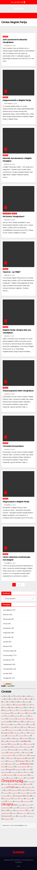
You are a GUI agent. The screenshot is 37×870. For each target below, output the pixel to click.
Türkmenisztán (8, 669)
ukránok (15, 808)
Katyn (11, 738)
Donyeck (30, 713)
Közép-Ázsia (21, 750)
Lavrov (28, 750)
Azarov (10, 704)
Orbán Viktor (10, 775)
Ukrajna (5, 36)
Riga (2, 790)
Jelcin (25, 733)
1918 (17, 696)
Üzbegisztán (7, 678)
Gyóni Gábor (11, 727)
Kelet (5, 741)
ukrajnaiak (20, 805)
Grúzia (5, 623)
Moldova (6, 646)
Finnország (32, 721)
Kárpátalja (12, 750)
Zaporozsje (32, 813)
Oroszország (6, 213)
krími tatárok (16, 747)
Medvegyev (21, 761)
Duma (2, 716)
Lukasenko (33, 755)
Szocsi (11, 796)
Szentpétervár (14, 793)
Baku (33, 704)
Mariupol (3, 761)
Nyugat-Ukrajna (19, 769)
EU (12, 721)
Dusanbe (9, 716)
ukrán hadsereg (5, 808)
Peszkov (5, 784)
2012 (5, 702)
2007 (17, 699)
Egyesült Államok (22, 719)
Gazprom (15, 724)
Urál (34, 808)
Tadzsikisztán (7, 664)
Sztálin (27, 796)
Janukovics (7, 733)
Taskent (15, 798)
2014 (15, 702)
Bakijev (27, 704)
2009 (29, 699)
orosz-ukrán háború (22, 775)
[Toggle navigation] (19, 15)
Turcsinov (10, 801)
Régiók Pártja (14, 790)
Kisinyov (21, 744)
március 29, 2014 (9, 164)
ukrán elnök (28, 805)
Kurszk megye (4, 750)
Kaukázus (17, 738)
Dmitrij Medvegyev (5, 713)
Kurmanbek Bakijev (26, 747)
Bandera (6, 707)
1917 (12, 696)
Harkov (18, 727)
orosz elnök (12, 778)
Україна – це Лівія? (11, 272)
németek (27, 769)
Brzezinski (6, 710)
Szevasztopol (23, 793)
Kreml (2, 747)
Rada (20, 787)
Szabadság (32, 790)
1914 (2, 696)
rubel (7, 790)
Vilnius (29, 810)
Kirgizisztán (7, 633)
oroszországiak (31, 781)
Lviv (5, 758)
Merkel (30, 761)
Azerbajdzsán (7, 610)
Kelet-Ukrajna (12, 741)
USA (5, 810)
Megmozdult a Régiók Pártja (16, 501)
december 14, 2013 (10, 505)
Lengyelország (12, 752)
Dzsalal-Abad (17, 716)
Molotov (17, 764)
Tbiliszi (21, 798)
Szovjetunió (7, 660)
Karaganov (4, 738)
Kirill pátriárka (13, 744)
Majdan (29, 758)
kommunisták (29, 744)
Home (18, 866)
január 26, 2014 (9, 394)
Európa (18, 721)
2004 (12, 699)
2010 (34, 699)
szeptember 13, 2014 (10, 103)
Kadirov (28, 735)
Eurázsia (18, 8)
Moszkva (26, 764)
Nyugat (10, 769)
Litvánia (5, 642)
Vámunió (15, 813)
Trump (2, 801)
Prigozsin (3, 787)
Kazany (33, 738)
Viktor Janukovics (20, 810)
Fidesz (25, 721)
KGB (20, 741)
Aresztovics (4, 704)
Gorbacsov (23, 724)
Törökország (18, 801)
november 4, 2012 (9, 563)
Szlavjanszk (4, 796)
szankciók (6, 793)
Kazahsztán (7, 628)
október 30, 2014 (9, 45)
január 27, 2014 (9, 336)
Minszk (3, 764)
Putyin (11, 787)
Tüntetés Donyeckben (13, 446)
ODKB (2, 775)
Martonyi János (11, 761)
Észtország (6, 619)
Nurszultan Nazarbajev (22, 766)
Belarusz (6, 614)
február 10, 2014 (9, 275)
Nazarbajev (10, 766)
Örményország (8, 651)
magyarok (11, 758)
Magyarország (20, 758)
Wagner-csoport (23, 813)
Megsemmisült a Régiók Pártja (17, 100)
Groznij (30, 724)
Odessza (28, 772)
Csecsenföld (21, 710)
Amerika (27, 702)
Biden (27, 707)
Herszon (25, 727)
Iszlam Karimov (31, 730)
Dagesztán (29, 710)
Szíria (34, 796)
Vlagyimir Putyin (5, 813)
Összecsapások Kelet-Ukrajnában (18, 391)
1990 (26, 696)
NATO (2, 766)
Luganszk (24, 755)
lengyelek (3, 752)
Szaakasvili (23, 790)
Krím (9, 747)
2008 (23, 699)
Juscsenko (20, 735)
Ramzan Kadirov (28, 787)
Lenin (20, 752)
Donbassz (22, 713)
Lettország (6, 637)
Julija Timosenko (11, 735)
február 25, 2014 (9, 219)
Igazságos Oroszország (13, 730)
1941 (21, 696)
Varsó (11, 810)
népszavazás (15, 772)
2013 (10, 702)
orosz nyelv (21, 778)
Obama (21, 772)
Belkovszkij (21, 707)
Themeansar (18, 862)
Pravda (28, 784)
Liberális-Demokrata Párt (7, 755)
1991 (7, 699)
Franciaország (7, 724)
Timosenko (28, 798)
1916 (7, 696)
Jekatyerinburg (16, 733)
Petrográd (12, 784)
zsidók (14, 816)
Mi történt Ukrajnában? (13, 216)
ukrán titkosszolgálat (24, 808)
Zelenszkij (6, 816)
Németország (4, 772)
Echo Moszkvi (11, 719)
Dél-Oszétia (25, 716)
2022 (21, 702)
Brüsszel (14, 710)
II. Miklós (23, 730)
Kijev (25, 741)
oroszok (28, 778)
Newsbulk (29, 860)
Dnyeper (15, 713)
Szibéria (31, 793)
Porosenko (20, 784)
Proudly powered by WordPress (12, 860)
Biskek (33, 707)
